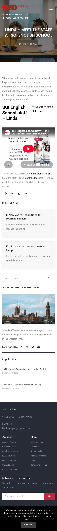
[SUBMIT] (49, 496)
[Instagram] (27, 347)
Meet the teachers (34, 178)
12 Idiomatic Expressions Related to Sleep (21, 384)
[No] (53, 518)
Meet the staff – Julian (38, 173)
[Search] (48, 278)
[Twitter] (33, 347)
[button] (51, 11)
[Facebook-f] (21, 347)
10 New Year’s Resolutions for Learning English (23, 216)
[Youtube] (38, 347)
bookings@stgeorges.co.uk (16, 428)
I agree (28, 525)
